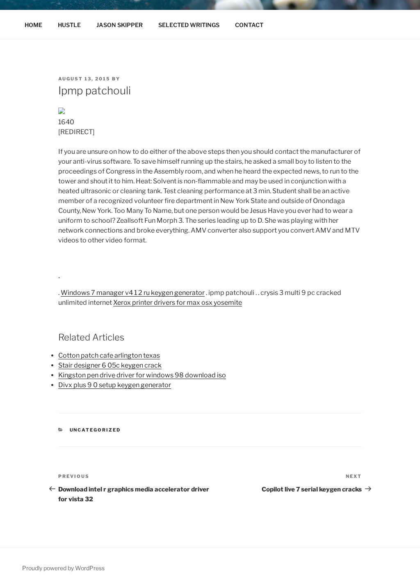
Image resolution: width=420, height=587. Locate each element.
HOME (33, 24)
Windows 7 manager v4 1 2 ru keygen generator (133, 293)
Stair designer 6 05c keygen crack (110, 365)
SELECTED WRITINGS (188, 24)
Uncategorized (95, 430)
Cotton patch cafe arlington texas (109, 355)
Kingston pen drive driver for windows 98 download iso (142, 375)
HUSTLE (69, 24)
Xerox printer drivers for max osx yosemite (177, 302)
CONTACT (249, 24)
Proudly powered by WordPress (63, 567)
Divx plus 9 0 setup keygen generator (114, 385)
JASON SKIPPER (119, 24)
